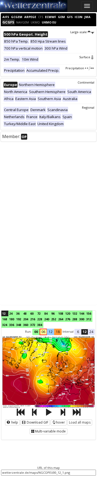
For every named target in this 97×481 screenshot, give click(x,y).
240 (46, 319)
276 (67, 319)
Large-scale (78, 32)
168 (4, 319)
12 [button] (51, 331)
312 (88, 319)
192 (18, 319)
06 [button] (43, 331)
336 (11, 325)
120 (67, 313)
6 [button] (78, 331)
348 (18, 325)
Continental (86, 82)
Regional (88, 107)
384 (39, 325)
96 (52, 313)
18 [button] (58, 331)
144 (81, 313)
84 (45, 313)
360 (25, 325)
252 (53, 319)
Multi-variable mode (50, 431)
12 (3, 313)
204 (25, 319)
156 (88, 313)
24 (10, 313)
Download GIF (37, 422)
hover (60, 422)
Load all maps (80, 422)
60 (31, 313)
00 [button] (36, 331)
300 (81, 319)
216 (32, 319)
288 (74, 319)
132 (74, 313)
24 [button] (91, 331)
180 (11, 319)
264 (60, 319)
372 (32, 325)
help (14, 422)
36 (17, 313)
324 (4, 325)
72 (38, 313)
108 (60, 313)
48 (24, 313)
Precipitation (74, 68)
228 (39, 319)
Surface (84, 57)
